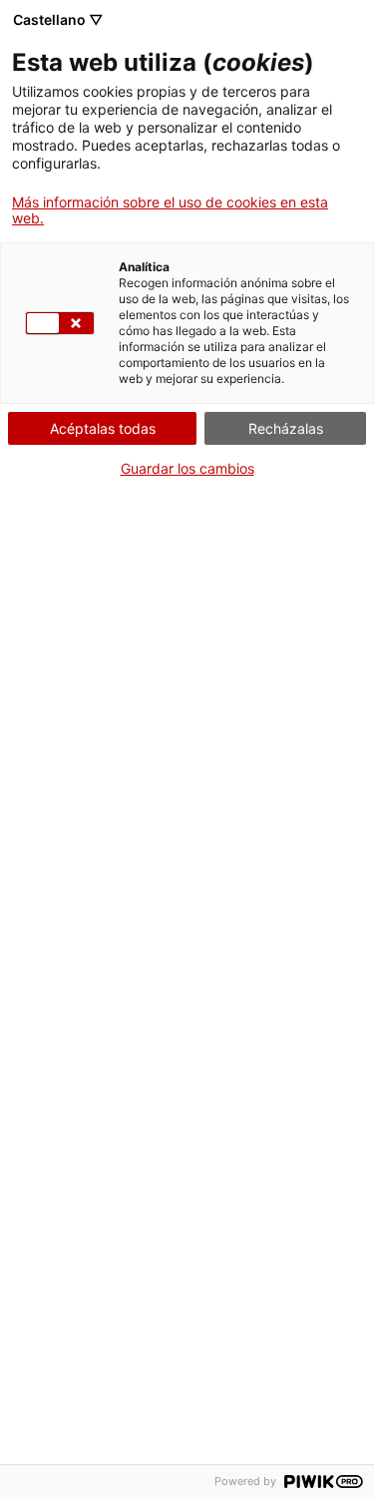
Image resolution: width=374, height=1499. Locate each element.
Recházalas (285, 428)
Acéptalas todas (103, 428)
